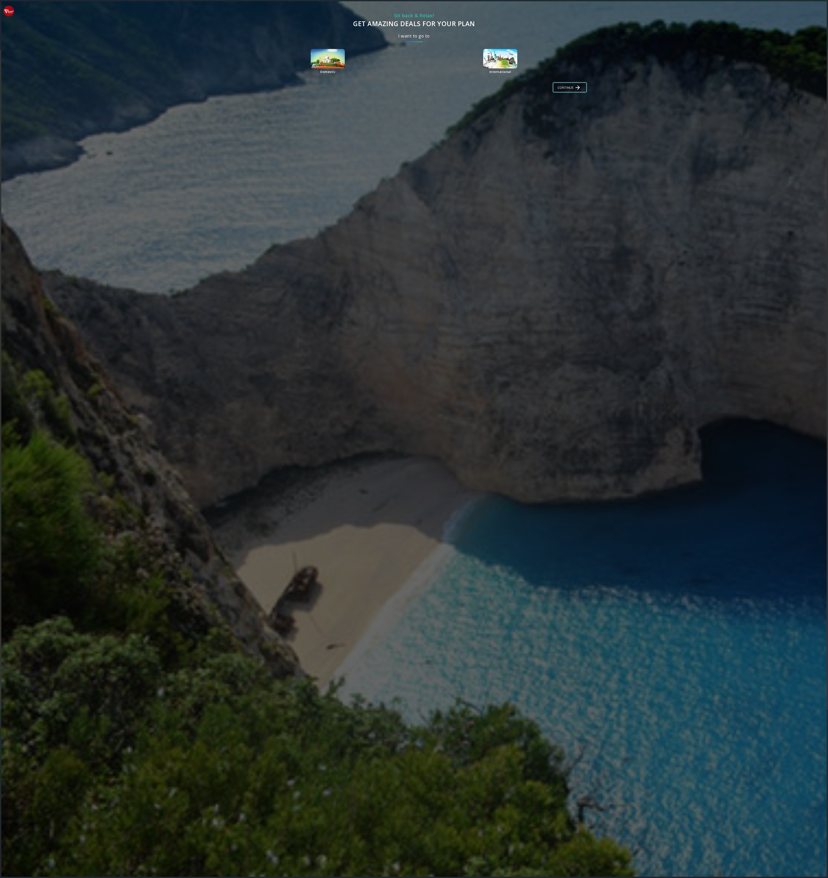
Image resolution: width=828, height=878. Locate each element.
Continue (565, 87)
